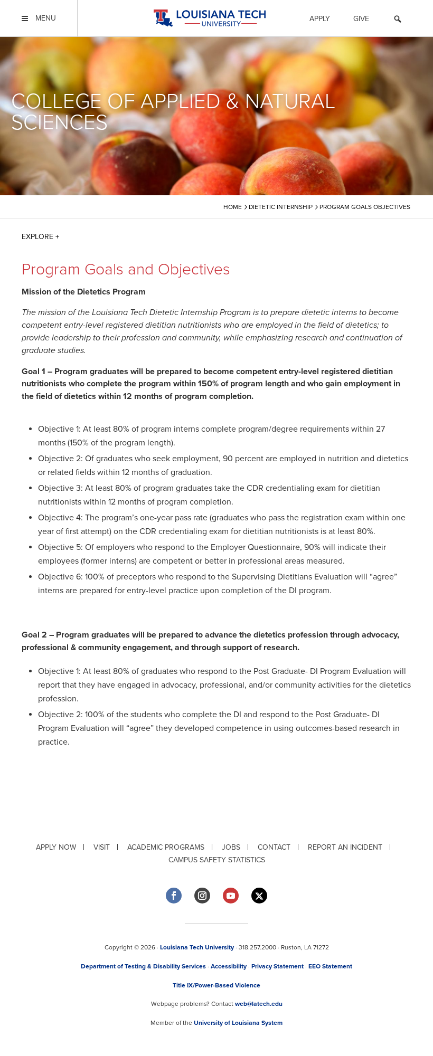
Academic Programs (165, 847)
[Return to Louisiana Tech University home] (209, 18)
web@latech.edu (259, 1003)
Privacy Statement (277, 966)
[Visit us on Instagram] (202, 895)
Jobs (231, 847)
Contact (274, 847)
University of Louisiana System (238, 1022)
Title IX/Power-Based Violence (216, 985)
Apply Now (56, 847)
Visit (101, 847)
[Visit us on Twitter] (259, 896)
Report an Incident (345, 847)
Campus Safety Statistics (216, 859)
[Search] (397, 20)
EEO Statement (330, 966)
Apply (319, 18)
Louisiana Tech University (197, 947)
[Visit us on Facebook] (174, 895)
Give (361, 18)
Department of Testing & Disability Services (143, 966)
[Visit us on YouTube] (231, 895)
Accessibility (229, 966)
